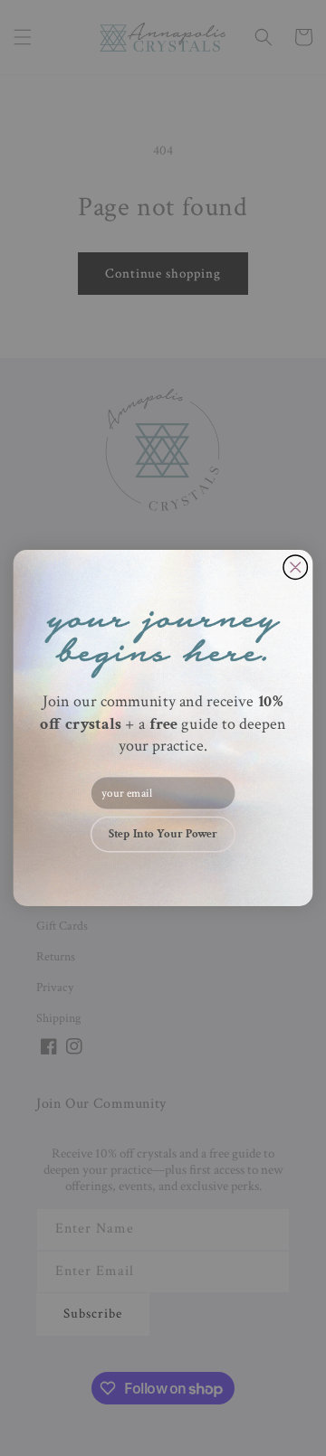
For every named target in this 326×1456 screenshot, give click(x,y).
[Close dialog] (295, 567)
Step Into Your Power (163, 834)
